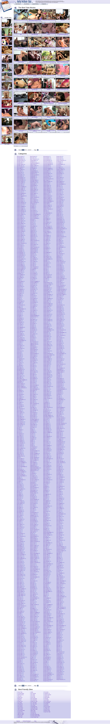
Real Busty (58, 207)
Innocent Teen (32, 680)
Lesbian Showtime (47, 694)
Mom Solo (45, 546)
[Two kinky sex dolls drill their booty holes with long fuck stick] (21, 101)
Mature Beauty (46, 423)
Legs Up (44, 281)
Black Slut (19, 530)
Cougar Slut (32, 245)
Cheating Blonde (33, 170)
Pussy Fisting (59, 189)
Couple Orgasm (33, 252)
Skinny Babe (58, 341)
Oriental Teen (45, 611)
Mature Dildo (45, 435)
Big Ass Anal (19, 436)
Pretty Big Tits (59, 170)
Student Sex (58, 436)
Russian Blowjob (59, 269)
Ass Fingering (19, 358)
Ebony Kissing (32, 386)
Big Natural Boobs (20, 479)
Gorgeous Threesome (34, 562)
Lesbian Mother (46, 336)
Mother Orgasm (46, 565)
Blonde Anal (19, 542)
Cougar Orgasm (33, 244)
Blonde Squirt (19, 582)
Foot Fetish (32, 495)
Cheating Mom (33, 177)
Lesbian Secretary (46, 360)
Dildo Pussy (32, 320)
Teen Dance (58, 484)
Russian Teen (59, 283)
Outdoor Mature (46, 619)
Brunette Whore (20, 658)
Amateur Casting (20, 181)
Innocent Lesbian (33, 679)
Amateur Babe (19, 174)
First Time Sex (33, 481)
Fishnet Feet (32, 483)
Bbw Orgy (19, 403)
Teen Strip (58, 536)
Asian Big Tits (19, 319)
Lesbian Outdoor (46, 344)
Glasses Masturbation (34, 553)
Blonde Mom (19, 573)
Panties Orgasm (46, 626)
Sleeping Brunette (59, 370)
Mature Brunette (46, 429)
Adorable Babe (19, 157)
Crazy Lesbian (33, 261)
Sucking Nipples (59, 449)
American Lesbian (20, 268)
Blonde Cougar (19, 557)
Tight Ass (58, 555)
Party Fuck (45, 634)
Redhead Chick (59, 223)
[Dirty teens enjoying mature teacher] (49, 74)
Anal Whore (19, 307)
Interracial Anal (46, 156)
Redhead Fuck (59, 226)
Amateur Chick (20, 184)
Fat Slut (31, 444)
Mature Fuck (45, 444)
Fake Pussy (32, 423)
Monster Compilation (47, 553)
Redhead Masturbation (60, 228)
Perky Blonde (45, 641)
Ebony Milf (32, 391)
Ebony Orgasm (33, 394)
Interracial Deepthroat (47, 163)
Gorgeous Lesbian (33, 558)
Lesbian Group (46, 316)
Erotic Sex (32, 411)
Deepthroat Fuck (33, 316)
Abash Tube (20, 717)
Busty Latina (19, 675)
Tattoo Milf (58, 457)
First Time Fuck (33, 478)
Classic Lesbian (33, 201)
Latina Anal (45, 244)
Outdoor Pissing (46, 620)
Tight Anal (58, 553)
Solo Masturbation (59, 399)
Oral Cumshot (46, 600)
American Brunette (20, 266)
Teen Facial (58, 492)
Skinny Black (58, 344)
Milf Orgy (45, 508)
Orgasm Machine (46, 605)
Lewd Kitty (46, 698)
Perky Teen (45, 645)
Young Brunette (59, 662)
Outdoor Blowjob (46, 613)
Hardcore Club (33, 611)
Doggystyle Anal (33, 343)
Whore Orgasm (59, 626)
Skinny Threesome (60, 364)
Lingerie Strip (45, 406)
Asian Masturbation (20, 340)
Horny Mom (32, 649)
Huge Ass (32, 658)
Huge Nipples (32, 667)
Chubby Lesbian (33, 189)
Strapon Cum (58, 425)
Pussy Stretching (59, 199)
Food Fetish (32, 494)
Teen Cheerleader (59, 477)
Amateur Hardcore (20, 210)
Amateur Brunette (20, 180)
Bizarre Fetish (19, 500)
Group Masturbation (34, 576)
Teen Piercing (58, 523)
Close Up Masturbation (34, 214)
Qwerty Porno (7, 135)
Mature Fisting (46, 442)
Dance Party (32, 312)
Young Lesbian (59, 671)
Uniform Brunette (59, 576)
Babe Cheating (19, 373)
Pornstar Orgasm (46, 675)
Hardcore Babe (33, 609)
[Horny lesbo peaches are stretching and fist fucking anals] (21, 46)
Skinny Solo (58, 361)
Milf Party (45, 509)
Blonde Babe (19, 545)
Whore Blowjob (59, 622)
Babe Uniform (19, 378)
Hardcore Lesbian (33, 613)
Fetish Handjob (33, 462)
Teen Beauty (58, 470)
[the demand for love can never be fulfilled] (21, 19)
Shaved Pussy (59, 324)
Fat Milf (31, 440)
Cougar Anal (32, 241)
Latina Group (45, 255)
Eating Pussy (32, 370)
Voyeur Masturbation (60, 608)
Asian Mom (19, 344)
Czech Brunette (33, 302)
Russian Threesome (60, 285)
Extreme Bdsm (33, 416)
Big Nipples (19, 481)
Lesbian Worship (46, 395)
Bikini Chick (19, 496)
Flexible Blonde (33, 491)
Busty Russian (33, 156)
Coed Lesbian (32, 226)
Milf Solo (44, 516)
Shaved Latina (59, 318)
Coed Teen (32, 228)
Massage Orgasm (46, 412)
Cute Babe (32, 286)
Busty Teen (32, 157)
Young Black (58, 659)
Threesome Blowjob (60, 546)
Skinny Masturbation (60, 353)
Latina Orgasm (46, 262)
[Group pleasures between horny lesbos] (49, 19)
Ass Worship (19, 365)
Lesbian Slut (45, 368)
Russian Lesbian (59, 277)
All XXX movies (7, 45)
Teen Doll (58, 490)
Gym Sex (32, 579)
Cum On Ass (32, 272)
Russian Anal (58, 264)
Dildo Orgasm (32, 319)
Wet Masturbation (59, 613)
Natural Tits (45, 576)
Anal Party (19, 297)
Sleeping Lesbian (59, 371)
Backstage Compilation (21, 379)
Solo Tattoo (58, 403)
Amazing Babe (19, 251)
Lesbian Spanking (46, 371)
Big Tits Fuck (19, 487)
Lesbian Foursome (46, 314)
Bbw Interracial (19, 394)
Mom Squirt (45, 548)
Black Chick (19, 513)
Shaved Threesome (60, 329)
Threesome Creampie (60, 548)
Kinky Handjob (46, 219)
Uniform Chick (59, 578)
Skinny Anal (58, 339)
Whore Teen (58, 628)
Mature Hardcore (46, 449)
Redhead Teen (59, 235)
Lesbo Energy (46, 697)
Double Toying (32, 354)
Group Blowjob (33, 574)
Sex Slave (58, 302)
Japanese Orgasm (46, 205)
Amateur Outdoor (20, 223)
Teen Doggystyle (59, 488)
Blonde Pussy (19, 578)
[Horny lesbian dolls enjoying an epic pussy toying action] (35, 33)
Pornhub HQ (6, 108)
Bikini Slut (19, 499)
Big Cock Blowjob (20, 461)
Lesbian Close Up (46, 295)
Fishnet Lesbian (33, 484)
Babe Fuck (19, 374)
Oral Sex (45, 603)
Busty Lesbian (19, 676)
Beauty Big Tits (20, 417)
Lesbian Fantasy (46, 306)
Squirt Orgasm (59, 414)
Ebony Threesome (33, 403)
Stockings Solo (59, 421)
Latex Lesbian (45, 237)
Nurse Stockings (46, 582)
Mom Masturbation (46, 542)
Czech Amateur (33, 298)
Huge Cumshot (33, 662)
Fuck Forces (6, 117)
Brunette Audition (20, 617)
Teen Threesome (59, 540)
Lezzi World (46, 699)
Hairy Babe (32, 584)
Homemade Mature (33, 628)
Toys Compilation (59, 573)
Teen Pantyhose (59, 520)
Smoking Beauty (59, 379)
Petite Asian (45, 647)
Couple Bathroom (33, 248)
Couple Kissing (33, 251)
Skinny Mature (59, 354)
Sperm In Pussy (59, 410)
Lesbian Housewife (46, 319)
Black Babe (19, 507)
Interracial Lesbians (47, 169)
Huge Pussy (32, 668)
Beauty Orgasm (20, 423)
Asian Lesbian (19, 337)
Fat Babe (31, 429)
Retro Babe (58, 239)
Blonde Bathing (20, 546)
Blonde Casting (20, 553)
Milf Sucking (45, 523)
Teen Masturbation (59, 513)
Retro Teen (58, 252)
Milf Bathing (45, 486)
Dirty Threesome (33, 341)
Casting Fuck (32, 161)
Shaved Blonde (59, 312)
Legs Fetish (45, 278)
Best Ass (18, 428)
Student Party (59, 435)
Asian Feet (19, 329)
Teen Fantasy (58, 494)
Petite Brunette (46, 650)
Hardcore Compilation (34, 612)
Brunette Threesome (21, 657)
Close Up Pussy (33, 216)
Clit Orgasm (32, 206)
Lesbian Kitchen (46, 324)
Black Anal (19, 504)
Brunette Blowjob (20, 625)
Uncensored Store (21, 710)
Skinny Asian (58, 340)
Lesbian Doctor (46, 302)
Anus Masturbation (20, 308)
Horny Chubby (33, 638)
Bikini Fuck (19, 498)
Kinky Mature (45, 223)
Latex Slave (45, 241)
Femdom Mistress (33, 454)
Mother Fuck (45, 562)
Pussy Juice (58, 193)
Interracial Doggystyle (47, 164)
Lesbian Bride (45, 293)
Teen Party (58, 521)
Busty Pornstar (20, 680)
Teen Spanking (59, 532)
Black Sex (19, 529)
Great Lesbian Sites (34, 717)
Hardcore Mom (33, 615)
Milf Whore (45, 529)
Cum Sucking (32, 278)
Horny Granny (32, 643)
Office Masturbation (47, 591)
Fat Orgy (31, 442)
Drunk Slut (32, 368)
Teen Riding (58, 527)
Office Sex (45, 594)
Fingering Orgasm (33, 469)
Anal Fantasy (19, 282)
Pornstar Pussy (46, 680)
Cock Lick (32, 223)
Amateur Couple (20, 189)
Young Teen (58, 678)
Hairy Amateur (32, 580)
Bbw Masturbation (20, 399)
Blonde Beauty (19, 548)
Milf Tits (44, 527)
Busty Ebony (19, 672)
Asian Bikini (19, 320)
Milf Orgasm (45, 507)
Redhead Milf (58, 230)
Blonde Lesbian (20, 569)
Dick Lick (32, 318)
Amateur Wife (19, 247)
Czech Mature (32, 306)
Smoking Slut (58, 391)
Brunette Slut (19, 650)
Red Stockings (59, 216)
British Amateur (20, 607)
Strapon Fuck (58, 427)
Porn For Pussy (47, 706)
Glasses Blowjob (33, 550)
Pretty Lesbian (59, 177)
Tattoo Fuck (58, 454)
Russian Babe (59, 265)
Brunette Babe (19, 619)
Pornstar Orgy (46, 676)
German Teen (32, 528)
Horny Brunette (33, 637)
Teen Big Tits (58, 471)
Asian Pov (19, 349)
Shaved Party (59, 323)
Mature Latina (45, 454)
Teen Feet (58, 495)
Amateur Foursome (20, 203)
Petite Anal (45, 646)
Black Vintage (19, 538)
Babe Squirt (19, 377)
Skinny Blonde (59, 345)
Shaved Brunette (59, 314)
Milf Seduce (45, 515)
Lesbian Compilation (47, 298)
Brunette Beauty (20, 621)
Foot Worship (32, 496)
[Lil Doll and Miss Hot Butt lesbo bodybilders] (49, 88)
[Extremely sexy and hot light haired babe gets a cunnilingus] (35, 115)
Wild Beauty (58, 634)
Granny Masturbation (34, 569)
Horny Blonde (32, 636)
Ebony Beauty (32, 377)
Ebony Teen (32, 402)
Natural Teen (45, 575)
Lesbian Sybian (46, 381)
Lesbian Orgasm (46, 341)
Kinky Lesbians (46, 222)
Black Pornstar (19, 527)
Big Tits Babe (19, 484)
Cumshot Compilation (34, 281)
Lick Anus (45, 399)
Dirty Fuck (32, 332)
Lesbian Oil (45, 340)
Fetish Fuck (32, 461)
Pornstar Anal (45, 666)
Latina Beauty (45, 247)
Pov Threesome (59, 168)
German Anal (32, 517)
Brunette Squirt (19, 653)
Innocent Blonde (33, 675)
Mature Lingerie (46, 457)
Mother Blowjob (46, 561)
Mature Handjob (46, 448)
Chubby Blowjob (33, 185)
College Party (32, 235)
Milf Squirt (45, 519)
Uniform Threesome (60, 583)
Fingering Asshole (33, 466)
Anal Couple (19, 276)
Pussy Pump (58, 198)
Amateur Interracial (20, 211)
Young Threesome (59, 679)
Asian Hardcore (20, 335)
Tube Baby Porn (34, 706)
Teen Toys (58, 542)
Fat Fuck (31, 435)
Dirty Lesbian (32, 333)
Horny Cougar (32, 640)
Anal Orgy (19, 294)
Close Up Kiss (32, 212)
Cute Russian (32, 295)
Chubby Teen (32, 195)
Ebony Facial (32, 382)
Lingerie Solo (45, 404)
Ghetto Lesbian (33, 530)
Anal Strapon (19, 302)
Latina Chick (45, 249)
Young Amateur (59, 653)
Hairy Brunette (32, 588)
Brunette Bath (19, 620)
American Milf (19, 270)
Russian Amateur (59, 262)
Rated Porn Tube (34, 701)
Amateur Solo (19, 232)
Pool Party (45, 662)
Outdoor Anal (45, 612)
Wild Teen (58, 650)
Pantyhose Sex (46, 633)
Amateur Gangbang (20, 206)
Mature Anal (45, 419)
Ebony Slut (32, 398)
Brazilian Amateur (20, 600)
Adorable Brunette (20, 160)
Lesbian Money (46, 335)
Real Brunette (59, 206)
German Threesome (34, 529)
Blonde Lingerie (20, 570)
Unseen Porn (20, 711)
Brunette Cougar (20, 630)
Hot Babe (32, 657)
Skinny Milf (58, 356)
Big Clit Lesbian (20, 458)
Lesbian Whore (46, 394)
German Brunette (33, 521)
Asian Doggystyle (20, 327)
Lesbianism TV (47, 693)
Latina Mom (45, 261)
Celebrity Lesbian (33, 165)
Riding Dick (58, 256)
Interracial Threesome (47, 178)
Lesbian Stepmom (46, 374)
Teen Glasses (59, 504)
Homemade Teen (33, 630)
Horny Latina (32, 645)
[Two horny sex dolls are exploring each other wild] (49, 115)
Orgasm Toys (45, 607)
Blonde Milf (19, 571)
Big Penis (18, 482)
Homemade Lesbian (34, 626)
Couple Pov (32, 253)
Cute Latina (32, 291)
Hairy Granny (32, 592)
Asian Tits (19, 357)
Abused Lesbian (20, 156)
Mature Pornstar (46, 465)
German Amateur (33, 516)
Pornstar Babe (46, 667)
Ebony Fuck (32, 383)
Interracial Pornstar (46, 176)
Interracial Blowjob (46, 160)
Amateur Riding (20, 227)
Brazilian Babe (19, 601)
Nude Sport (45, 578)
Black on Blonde (20, 541)
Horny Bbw (32, 634)
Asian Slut (19, 352)
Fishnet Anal (32, 482)
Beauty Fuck (19, 420)
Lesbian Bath (45, 286)
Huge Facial (32, 666)
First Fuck (32, 474)
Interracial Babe (46, 157)
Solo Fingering (59, 398)
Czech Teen (32, 311)
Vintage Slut (58, 604)
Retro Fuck (58, 244)
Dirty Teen (32, 340)
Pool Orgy (45, 661)
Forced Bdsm (32, 498)
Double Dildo (32, 348)
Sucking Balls (59, 440)
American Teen (20, 272)
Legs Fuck (45, 279)
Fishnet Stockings (33, 487)
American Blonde (20, 265)
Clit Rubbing (32, 207)
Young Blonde (59, 661)
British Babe (19, 608)
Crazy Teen (32, 265)
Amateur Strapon (20, 235)
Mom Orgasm (46, 544)
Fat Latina (32, 436)
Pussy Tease (58, 202)
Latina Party (45, 265)
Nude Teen (45, 579)
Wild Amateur (58, 630)
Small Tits (58, 377)
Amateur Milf (19, 215)
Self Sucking (58, 297)
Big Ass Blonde (20, 441)
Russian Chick (59, 272)
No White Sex (33, 713)
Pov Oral (58, 165)
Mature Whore (46, 482)
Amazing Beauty (20, 252)
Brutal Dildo (19, 661)
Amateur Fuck (19, 205)
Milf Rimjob (45, 513)
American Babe (20, 264)
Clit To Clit (32, 209)
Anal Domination (20, 281)
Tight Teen (58, 561)
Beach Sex (19, 415)
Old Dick (45, 596)
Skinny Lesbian (59, 352)
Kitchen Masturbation (47, 228)
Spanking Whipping (60, 407)
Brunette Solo (19, 651)
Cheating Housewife (34, 174)
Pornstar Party (46, 678)
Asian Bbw (19, 316)
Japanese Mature (46, 202)
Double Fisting (32, 350)
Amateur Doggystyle (21, 195)
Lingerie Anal (45, 403)
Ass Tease (19, 364)
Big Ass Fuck (19, 446)
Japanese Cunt (46, 193)
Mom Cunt (45, 538)
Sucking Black (59, 444)
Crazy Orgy (32, 262)
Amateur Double (20, 198)
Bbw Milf (18, 400)
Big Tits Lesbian (20, 488)
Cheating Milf (32, 176)
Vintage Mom (58, 600)
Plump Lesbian (46, 659)
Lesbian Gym (45, 318)
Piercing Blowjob (46, 657)
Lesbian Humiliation (47, 320)
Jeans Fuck (45, 211)
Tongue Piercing (59, 567)
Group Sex (32, 578)
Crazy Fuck (32, 260)
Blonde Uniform (20, 586)
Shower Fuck (58, 331)
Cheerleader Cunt (33, 181)
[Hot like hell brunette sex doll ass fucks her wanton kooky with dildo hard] (63, 33)
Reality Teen (58, 215)
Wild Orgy (58, 645)
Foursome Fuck (33, 500)
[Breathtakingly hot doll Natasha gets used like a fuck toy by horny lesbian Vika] (49, 60)
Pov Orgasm (58, 166)
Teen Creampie (59, 481)
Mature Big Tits (46, 425)
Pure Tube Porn (34, 699)
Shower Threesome (60, 335)
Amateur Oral (19, 219)
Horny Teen (32, 655)
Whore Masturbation (60, 625)
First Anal (32, 471)
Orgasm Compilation (47, 604)
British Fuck (19, 609)
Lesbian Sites (46, 696)
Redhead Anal (59, 218)
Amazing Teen (19, 262)
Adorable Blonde (20, 159)
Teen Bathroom (59, 469)
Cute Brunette (32, 289)
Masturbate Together (47, 415)
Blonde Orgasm (20, 574)
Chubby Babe (32, 184)
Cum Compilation (33, 268)
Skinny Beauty (59, 343)
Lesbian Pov (45, 352)
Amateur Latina (20, 212)
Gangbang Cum (33, 515)
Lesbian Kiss (45, 323)
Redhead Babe (59, 219)
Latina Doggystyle (46, 252)
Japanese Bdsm (46, 186)
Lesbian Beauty (46, 289)
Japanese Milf (45, 203)
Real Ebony (58, 210)
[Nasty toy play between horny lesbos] (63, 115)
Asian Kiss (19, 336)
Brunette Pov (19, 647)
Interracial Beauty (46, 159)
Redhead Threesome (60, 236)
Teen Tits (58, 541)
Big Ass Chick (19, 444)
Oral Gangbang (46, 601)
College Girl (32, 232)
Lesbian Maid (45, 327)
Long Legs (45, 408)
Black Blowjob (19, 511)
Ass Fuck (19, 361)
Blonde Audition (20, 544)
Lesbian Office (46, 339)
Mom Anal (45, 536)
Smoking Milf (58, 390)
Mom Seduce (45, 545)
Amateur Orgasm (20, 220)
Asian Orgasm (19, 345)
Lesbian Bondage (46, 291)
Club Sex (32, 222)
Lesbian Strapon (46, 377)
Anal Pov (18, 298)
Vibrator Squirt (59, 588)
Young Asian (58, 655)
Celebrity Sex (32, 166)
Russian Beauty (59, 266)
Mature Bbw (45, 421)
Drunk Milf (32, 364)
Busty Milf (19, 678)
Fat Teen (31, 445)
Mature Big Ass (46, 424)
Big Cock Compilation (21, 462)
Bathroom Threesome (21, 387)
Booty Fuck (19, 599)
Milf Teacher (45, 524)
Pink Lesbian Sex (47, 701)
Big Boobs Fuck (20, 456)
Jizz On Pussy (46, 214)
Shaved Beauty (59, 310)
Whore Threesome (59, 629)
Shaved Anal (58, 306)
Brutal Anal (19, 659)
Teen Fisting (58, 500)
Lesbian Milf (45, 332)
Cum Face (32, 270)
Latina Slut (45, 269)
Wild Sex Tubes (21, 714)
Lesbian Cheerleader (47, 294)
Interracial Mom (46, 172)
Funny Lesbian (33, 513)
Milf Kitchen (45, 504)
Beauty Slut (19, 425)
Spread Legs (58, 412)
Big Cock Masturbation (21, 466)
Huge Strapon (32, 670)
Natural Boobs (46, 570)
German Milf (32, 527)
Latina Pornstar (46, 266)
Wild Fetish (58, 638)
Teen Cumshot (59, 482)
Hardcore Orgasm (33, 616)
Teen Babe (58, 467)
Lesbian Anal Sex (46, 282)
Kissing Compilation (47, 227)
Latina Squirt (45, 272)
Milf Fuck (45, 499)
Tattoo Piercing (59, 458)
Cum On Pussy (33, 274)
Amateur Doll (19, 197)
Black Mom (19, 523)
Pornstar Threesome (60, 160)
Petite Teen (45, 655)
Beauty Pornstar (20, 424)
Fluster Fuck (6, 90)
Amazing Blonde (20, 253)
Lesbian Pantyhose (46, 345)
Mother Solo (45, 567)
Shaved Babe (58, 308)
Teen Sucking (58, 537)
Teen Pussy (58, 525)
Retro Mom (58, 249)
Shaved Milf (58, 322)
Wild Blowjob (58, 637)
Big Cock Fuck (19, 465)
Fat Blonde (32, 431)
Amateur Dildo (19, 194)
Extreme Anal (32, 415)
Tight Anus (58, 554)
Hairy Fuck (32, 591)
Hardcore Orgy (33, 617)
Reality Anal (58, 212)
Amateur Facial (20, 199)
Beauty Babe (19, 416)
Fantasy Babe (32, 424)
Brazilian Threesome (21, 605)
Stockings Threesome (60, 423)
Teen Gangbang (59, 503)
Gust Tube (33, 696)
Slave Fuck (58, 365)
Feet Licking (32, 448)
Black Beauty (19, 509)
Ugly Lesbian (58, 575)
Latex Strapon (45, 243)
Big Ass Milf (19, 449)
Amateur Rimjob (20, 228)
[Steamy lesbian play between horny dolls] (21, 115)
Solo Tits (58, 404)
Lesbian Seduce (46, 361)
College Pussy (33, 236)
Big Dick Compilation (21, 471)
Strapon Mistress (59, 428)
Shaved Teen (58, 328)
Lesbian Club (45, 297)
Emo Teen (32, 406)
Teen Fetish (58, 496)
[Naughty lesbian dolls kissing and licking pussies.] (49, 33)
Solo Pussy (58, 402)
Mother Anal (45, 559)
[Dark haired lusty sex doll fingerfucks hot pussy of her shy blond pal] (63, 101)
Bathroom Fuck (20, 385)
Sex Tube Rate (34, 702)
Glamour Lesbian (33, 545)
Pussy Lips (58, 195)
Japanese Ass (46, 184)
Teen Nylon (58, 515)
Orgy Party (45, 608)
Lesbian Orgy (45, 343)
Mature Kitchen (46, 453)
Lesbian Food (45, 312)
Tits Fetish (58, 563)
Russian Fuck (59, 274)
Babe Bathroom (20, 369)
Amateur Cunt (19, 191)
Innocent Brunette (33, 676)
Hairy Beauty (32, 586)
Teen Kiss (58, 511)
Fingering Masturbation (34, 467)
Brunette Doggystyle (21, 633)
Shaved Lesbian (59, 319)
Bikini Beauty (19, 495)
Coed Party (32, 227)
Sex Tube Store (34, 703)
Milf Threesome (46, 525)
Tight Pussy (58, 559)
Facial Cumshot (33, 421)
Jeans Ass (45, 210)
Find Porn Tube (47, 710)
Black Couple (19, 515)
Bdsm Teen (19, 414)
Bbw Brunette (19, 391)
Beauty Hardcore (20, 421)
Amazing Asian (20, 249)
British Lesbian (19, 611)
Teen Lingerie (58, 512)
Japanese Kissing (46, 197)
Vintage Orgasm (59, 601)
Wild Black (58, 636)
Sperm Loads (58, 411)
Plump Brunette (46, 658)
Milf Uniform (45, 528)
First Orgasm (32, 475)
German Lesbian (33, 524)
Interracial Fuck (46, 166)
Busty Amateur (19, 663)
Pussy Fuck (58, 191)
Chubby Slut (32, 194)
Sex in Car (58, 303)
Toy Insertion (58, 570)
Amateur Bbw (19, 176)
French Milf (32, 508)
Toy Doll (57, 569)
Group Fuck (32, 575)
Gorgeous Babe (33, 554)
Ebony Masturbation (34, 389)
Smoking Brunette (59, 382)
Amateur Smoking (20, 231)
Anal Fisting (19, 285)
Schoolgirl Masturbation (60, 289)
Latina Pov (45, 268)
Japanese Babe (46, 185)
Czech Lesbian (33, 304)
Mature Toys (45, 481)
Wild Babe (58, 632)
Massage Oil (45, 411)
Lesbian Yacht (46, 396)
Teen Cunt (58, 483)
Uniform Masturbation (60, 580)
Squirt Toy (58, 415)
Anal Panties (19, 295)
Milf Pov (44, 512)
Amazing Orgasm (20, 261)
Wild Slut (58, 649)
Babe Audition (19, 368)
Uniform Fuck (59, 579)
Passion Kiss (45, 638)
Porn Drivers (6, 126)
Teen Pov (58, 524)
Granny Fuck (32, 565)
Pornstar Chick (46, 670)
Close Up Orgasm (33, 215)
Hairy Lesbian (32, 596)
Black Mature (19, 520)
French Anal (32, 504)
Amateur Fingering (20, 202)
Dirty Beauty (32, 327)
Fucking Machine (33, 512)
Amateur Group (20, 207)
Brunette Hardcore (20, 640)
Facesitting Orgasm (33, 419)
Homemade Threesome (34, 632)
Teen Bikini (58, 473)
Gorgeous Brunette (33, 557)
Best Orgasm (19, 435)
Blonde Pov (19, 576)
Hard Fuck (32, 607)
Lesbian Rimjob (46, 357)
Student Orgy (58, 433)
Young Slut (58, 675)
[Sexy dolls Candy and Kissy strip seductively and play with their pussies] (63, 88)
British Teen (19, 615)
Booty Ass (19, 596)
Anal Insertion (19, 290)
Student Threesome (60, 437)
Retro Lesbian (59, 245)
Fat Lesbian (32, 437)
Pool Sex (45, 663)
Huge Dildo (32, 663)
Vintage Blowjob (59, 592)
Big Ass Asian (19, 437)
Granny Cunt (32, 563)
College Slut (32, 237)
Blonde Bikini (19, 550)
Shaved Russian (59, 325)
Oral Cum (45, 599)
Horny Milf (32, 647)
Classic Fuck (32, 198)
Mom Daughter (46, 540)
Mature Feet (45, 440)
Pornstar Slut (58, 156)
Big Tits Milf (19, 490)
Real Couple (58, 209)
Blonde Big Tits (19, 549)
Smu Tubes (33, 705)
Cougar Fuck (32, 243)
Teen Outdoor (58, 519)
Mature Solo (45, 471)
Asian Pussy (19, 350)
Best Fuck (19, 432)
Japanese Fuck (46, 194)
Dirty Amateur (32, 323)
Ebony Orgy (32, 395)
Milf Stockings (46, 520)
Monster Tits (45, 558)
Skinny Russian (59, 360)
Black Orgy (19, 525)
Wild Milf (58, 642)
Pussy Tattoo (58, 201)
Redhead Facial (59, 224)
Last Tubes (7, 99)
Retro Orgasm (59, 251)
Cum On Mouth (33, 273)
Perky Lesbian (46, 643)
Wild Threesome (59, 651)
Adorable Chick (20, 161)
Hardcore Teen (33, 620)
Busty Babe (19, 667)
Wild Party (58, 646)
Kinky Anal (45, 216)
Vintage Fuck (58, 594)
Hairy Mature (32, 599)
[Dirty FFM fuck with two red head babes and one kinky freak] (21, 74)
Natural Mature (46, 573)
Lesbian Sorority (46, 370)
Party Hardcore (46, 637)
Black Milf (19, 521)
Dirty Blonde (32, 328)
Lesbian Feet (45, 307)
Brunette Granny (20, 638)
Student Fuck (58, 432)
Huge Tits (32, 671)
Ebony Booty (32, 379)
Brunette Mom (19, 643)
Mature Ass (45, 420)
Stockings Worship (59, 424)
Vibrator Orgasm (59, 587)
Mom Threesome (46, 549)
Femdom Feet (32, 452)
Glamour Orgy (32, 549)
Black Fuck (19, 517)
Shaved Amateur (59, 304)
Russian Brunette (59, 270)
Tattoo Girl (58, 456)
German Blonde (33, 520)
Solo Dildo (58, 396)
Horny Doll (32, 641)
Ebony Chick (32, 381)
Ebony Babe (32, 374)
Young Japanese (59, 668)
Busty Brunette (19, 671)
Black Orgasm (19, 524)
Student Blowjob (59, 431)
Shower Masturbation (60, 332)
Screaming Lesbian (60, 291)
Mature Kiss (45, 452)
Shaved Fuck (58, 316)
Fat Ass (31, 428)
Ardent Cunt (7, 63)
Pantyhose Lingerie (46, 632)
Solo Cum (58, 395)
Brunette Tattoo (20, 654)
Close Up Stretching (34, 218)
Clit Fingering (32, 203)
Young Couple (59, 666)
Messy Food (45, 483)
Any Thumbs (33, 693)
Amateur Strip (19, 236)
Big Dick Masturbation (21, 475)
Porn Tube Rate (34, 698)
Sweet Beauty (59, 452)
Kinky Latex (45, 220)
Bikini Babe (19, 494)
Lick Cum (45, 400)
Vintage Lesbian (59, 595)
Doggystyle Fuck (33, 344)
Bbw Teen (19, 407)
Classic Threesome (33, 202)
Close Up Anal (32, 210)
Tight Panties (58, 558)
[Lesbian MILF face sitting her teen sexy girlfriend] (35, 74)
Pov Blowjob (58, 161)
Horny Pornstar (33, 651)
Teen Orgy (58, 517)
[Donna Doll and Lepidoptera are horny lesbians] (35, 101)
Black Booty (19, 512)
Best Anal (18, 427)
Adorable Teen (19, 165)
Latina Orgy (45, 264)
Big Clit (18, 457)
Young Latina (58, 670)
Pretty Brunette (59, 173)
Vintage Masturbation (60, 596)
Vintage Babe (58, 591)
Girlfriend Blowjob (33, 536)
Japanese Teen (46, 207)
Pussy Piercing (59, 197)
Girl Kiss (31, 533)
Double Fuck (32, 352)
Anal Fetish (19, 283)
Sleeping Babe (59, 369)
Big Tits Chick (19, 486)
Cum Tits (31, 279)
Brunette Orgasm (20, 645)
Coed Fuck (32, 224)
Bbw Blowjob (19, 390)
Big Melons (19, 478)
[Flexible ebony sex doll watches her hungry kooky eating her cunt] (49, 101)
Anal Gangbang (20, 289)
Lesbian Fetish (46, 308)
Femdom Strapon (33, 458)
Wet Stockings (59, 619)
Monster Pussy (46, 557)
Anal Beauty (19, 273)
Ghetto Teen (32, 532)
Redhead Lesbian (59, 227)
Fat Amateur (32, 427)
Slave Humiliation (59, 368)
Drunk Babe (32, 357)
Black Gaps (33, 710)
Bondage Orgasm (20, 594)
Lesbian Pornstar (46, 350)
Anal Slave (19, 299)
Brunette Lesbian (20, 641)
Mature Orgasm (46, 462)
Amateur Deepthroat (20, 193)
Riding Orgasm (59, 260)
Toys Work (58, 574)
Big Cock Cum (19, 463)
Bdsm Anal (19, 410)
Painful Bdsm (45, 622)
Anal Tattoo (19, 303)
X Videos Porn (47, 707)
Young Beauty (59, 658)
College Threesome (33, 240)
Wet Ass (58, 609)
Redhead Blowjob (59, 222)
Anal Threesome (20, 304)
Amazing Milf (19, 260)
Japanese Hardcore (47, 195)
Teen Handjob (59, 507)
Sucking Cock (59, 445)
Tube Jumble (20, 709)
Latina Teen (45, 273)
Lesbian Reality (46, 356)
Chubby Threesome (34, 197)
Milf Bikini (45, 488)
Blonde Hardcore (20, 567)
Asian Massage (20, 339)
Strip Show (58, 429)
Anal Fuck (19, 287)
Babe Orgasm (19, 375)
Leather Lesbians (46, 277)
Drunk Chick (32, 361)
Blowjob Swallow (20, 591)
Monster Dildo (45, 554)
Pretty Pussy (58, 178)
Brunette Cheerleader (21, 628)
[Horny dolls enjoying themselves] (63, 129)
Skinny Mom (58, 357)
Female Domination (33, 450)
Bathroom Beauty (20, 383)
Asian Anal (19, 312)
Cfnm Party (32, 169)
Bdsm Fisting (19, 411)
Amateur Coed (19, 185)
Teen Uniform (58, 544)
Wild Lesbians (59, 640)
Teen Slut (58, 529)
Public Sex (58, 185)
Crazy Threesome (33, 266)
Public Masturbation (60, 184)
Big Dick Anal (19, 469)
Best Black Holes (34, 709)
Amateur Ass (19, 173)
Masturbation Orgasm (47, 416)
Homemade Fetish (33, 624)
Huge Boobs (32, 659)
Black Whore (19, 540)
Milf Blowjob (45, 490)
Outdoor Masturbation (47, 617)
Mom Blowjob (45, 537)
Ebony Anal (32, 373)
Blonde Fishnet (19, 562)
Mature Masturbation (47, 458)
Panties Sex (45, 628)
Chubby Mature (33, 190)
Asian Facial (19, 328)
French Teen (32, 509)
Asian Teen (19, 356)
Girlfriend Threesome (34, 541)
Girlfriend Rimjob (33, 538)
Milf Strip (45, 521)
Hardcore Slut (32, 619)
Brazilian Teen (19, 604)
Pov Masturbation (59, 164)
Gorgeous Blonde (33, 555)
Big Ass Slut (19, 452)
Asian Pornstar (19, 348)
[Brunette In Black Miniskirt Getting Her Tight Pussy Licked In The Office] (21, 88)
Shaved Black (59, 311)
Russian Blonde (59, 268)
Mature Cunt (45, 433)
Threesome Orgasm (60, 550)
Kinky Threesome (46, 226)
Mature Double (46, 437)
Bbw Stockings (20, 406)
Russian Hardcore (59, 276)
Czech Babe (32, 299)
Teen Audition (58, 466)
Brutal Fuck (19, 662)
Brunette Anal (19, 616)
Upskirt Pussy (59, 584)
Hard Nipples (32, 608)
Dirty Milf (31, 335)
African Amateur (20, 166)
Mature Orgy (45, 463)
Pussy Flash (58, 190)
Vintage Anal (58, 590)
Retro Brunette (59, 243)
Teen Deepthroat (59, 486)
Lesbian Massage (46, 328)
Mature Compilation (47, 432)
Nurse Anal (45, 580)
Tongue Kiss (58, 566)
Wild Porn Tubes (21, 713)
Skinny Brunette (59, 348)
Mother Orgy (45, 566)
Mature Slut (45, 470)
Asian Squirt (19, 354)
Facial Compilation (33, 420)
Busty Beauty (19, 668)
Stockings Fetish (59, 419)
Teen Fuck (58, 502)
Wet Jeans (58, 612)
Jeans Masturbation (47, 212)
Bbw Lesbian (19, 396)
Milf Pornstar (45, 511)
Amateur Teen (19, 241)
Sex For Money (59, 298)
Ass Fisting (19, 360)
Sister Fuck (58, 336)
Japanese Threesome (47, 209)
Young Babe (58, 657)
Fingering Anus (33, 465)
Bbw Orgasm (19, 402)
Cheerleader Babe (33, 180)
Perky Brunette (46, 642)
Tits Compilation (59, 562)
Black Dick (19, 516)
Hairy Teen (32, 603)
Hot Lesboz (46, 692)
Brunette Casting (20, 626)
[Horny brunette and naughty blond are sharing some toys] (21, 60)
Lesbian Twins (46, 390)
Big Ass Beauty (20, 440)
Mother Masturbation (47, 563)
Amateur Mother (20, 218)
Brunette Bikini (19, 624)
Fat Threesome (33, 446)
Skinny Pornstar (59, 358)
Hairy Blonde (32, 587)
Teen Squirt (58, 533)
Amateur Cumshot (20, 190)
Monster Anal (45, 550)
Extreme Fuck (32, 417)
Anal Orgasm (19, 293)
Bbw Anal (18, 389)
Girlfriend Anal (32, 534)
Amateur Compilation (21, 186)
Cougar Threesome (33, 247)
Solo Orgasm (58, 400)
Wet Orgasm (58, 615)
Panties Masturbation (47, 625)
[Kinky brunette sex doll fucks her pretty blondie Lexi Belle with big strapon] (63, 60)
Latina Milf (45, 260)
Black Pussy (19, 528)
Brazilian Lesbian (20, 603)
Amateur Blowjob (20, 178)
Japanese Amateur (46, 181)
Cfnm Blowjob (32, 168)
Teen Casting (58, 475)
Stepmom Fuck (59, 416)
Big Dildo (18, 477)
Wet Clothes (58, 611)
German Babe (32, 519)
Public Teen (58, 186)
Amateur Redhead (20, 226)
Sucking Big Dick (59, 442)
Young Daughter (59, 667)
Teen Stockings (59, 534)
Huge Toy (32, 672)
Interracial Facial (46, 165)
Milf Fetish (45, 498)
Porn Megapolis (47, 702)
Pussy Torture (59, 203)
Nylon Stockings (46, 590)
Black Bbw (19, 508)
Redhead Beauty (59, 220)
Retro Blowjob (59, 241)
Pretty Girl (58, 176)
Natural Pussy (46, 574)
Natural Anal (45, 569)
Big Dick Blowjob (20, 470)
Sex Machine (58, 299)
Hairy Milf (32, 600)
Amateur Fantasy (20, 201)
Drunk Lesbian (33, 362)
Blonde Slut (19, 579)
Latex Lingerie (45, 239)
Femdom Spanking (33, 457)
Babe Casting (19, 371)
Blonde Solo (19, 580)
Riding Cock (58, 255)
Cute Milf (31, 294)
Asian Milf (19, 343)
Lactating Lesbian (46, 232)
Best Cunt (19, 431)
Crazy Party (32, 264)
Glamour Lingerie (33, 546)
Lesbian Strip (45, 378)
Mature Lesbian (46, 456)
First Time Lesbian (33, 479)
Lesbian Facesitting (46, 304)
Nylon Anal (45, 584)
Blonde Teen (19, 584)
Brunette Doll (19, 634)
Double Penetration (33, 353)
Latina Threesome (46, 274)
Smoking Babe (59, 378)
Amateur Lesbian (20, 214)
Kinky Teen (45, 224)
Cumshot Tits (32, 283)
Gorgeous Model (33, 561)
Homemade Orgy (33, 629)
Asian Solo (19, 353)
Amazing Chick (20, 256)
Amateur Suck (19, 237)
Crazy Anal (32, 256)
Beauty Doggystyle (20, 419)
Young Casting (59, 663)
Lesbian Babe (45, 285)
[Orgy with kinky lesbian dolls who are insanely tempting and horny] (35, 46)
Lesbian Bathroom (46, 287)
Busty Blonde (19, 670)
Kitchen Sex (45, 230)
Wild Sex (58, 647)
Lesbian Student (46, 379)
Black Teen (19, 534)
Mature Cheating (46, 431)
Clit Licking (32, 205)
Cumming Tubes (7, 36)
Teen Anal (58, 463)
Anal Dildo (19, 278)
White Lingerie (59, 620)
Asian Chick (19, 323)
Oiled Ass (45, 595)
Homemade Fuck (33, 625)
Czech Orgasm (33, 310)
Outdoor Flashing (46, 615)
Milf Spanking (45, 517)
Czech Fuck (32, 303)
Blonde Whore (19, 587)
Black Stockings (20, 533)
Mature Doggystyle (46, 436)
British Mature (19, 612)
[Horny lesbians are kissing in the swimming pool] (63, 74)
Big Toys (18, 491)
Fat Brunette (32, 432)
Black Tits (19, 537)
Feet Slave (32, 449)
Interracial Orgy (46, 174)
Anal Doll (18, 279)
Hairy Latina (32, 595)
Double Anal (32, 345)
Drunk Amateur (33, 356)
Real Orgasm (58, 211)
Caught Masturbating (34, 163)
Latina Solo (45, 270)
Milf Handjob (45, 502)
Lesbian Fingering (46, 310)
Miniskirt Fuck (46, 530)
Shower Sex (58, 333)
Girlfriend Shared (33, 540)
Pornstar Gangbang (47, 672)
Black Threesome (20, 536)
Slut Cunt (58, 374)
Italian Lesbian (46, 180)
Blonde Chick (19, 555)
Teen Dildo (58, 487)
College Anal (32, 230)
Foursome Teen (33, 502)
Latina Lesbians (46, 257)
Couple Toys (32, 255)
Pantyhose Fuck (46, 630)
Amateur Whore (20, 245)
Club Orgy (32, 219)
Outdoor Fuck (45, 616)
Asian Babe (19, 315)
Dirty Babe (32, 325)
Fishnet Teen (32, 488)
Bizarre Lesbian (20, 502)
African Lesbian (20, 169)
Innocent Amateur (33, 674)
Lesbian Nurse (46, 337)
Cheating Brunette (33, 172)
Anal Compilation (20, 274)
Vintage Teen (58, 605)
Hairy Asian (32, 583)
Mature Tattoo (45, 478)
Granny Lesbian (33, 567)
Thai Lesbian (58, 545)
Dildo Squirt (32, 322)
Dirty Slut (32, 339)
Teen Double (58, 491)
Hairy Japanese (33, 594)
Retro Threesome (59, 253)
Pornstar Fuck (46, 671)
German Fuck (32, 523)
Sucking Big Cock (59, 441)
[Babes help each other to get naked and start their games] (35, 88)
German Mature (33, 525)
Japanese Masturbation (47, 201)
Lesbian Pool (45, 349)
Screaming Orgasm (60, 293)
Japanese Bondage (46, 191)
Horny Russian (33, 654)
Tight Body (58, 557)
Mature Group (45, 446)
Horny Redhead (33, 653)
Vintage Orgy (58, 603)
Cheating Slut (32, 178)
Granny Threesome (33, 571)
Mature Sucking (46, 477)
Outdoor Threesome (47, 621)
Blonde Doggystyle (20, 558)
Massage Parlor (46, 414)
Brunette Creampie (20, 632)
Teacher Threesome (60, 462)
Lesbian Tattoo (46, 382)
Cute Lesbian (32, 293)
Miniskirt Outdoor (46, 533)
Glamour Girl (32, 544)
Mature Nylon (45, 461)
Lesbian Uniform (46, 391)
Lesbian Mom (45, 333)
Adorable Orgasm (20, 164)
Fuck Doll (32, 511)
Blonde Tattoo (19, 583)
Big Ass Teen (19, 453)
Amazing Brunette (20, 255)
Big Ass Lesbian (20, 448)
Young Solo (58, 676)
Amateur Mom (19, 216)
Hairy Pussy (32, 601)
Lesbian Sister (46, 365)
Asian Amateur (19, 311)
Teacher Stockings (59, 461)
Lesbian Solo (45, 369)
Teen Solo (58, 530)
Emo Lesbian (32, 404)
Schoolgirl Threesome (60, 290)
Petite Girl (45, 651)
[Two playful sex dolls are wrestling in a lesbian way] (35, 129)
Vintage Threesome (60, 607)
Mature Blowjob (46, 428)
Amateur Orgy (19, 222)
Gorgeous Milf (32, 559)
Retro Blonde (58, 240)
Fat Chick (32, 433)
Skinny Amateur (59, 337)
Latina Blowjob (46, 248)
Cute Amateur (32, 285)
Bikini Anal (19, 492)
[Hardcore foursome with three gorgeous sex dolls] (49, 129)
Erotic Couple (32, 408)
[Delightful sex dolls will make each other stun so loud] (63, 46)
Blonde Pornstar (20, 575)
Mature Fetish (45, 441)
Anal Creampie (19, 277)
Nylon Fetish (45, 587)
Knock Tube (7, 27)
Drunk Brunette (33, 360)
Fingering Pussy (33, 470)
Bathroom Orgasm (20, 386)
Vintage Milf (58, 599)
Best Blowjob (19, 429)
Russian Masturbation (60, 278)
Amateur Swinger (20, 239)
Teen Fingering (59, 498)
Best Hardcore (19, 433)
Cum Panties (32, 277)
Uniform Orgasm (59, 582)
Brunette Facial (20, 636)
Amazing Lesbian (20, 258)
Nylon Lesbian (46, 588)
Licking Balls (45, 402)
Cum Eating (32, 269)
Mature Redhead (46, 466)
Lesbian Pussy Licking (47, 354)
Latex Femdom (46, 236)
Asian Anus (19, 314)
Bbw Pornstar (19, 404)
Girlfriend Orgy (33, 537)
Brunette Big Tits (20, 622)
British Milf (19, 613)
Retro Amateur (59, 237)
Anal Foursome (20, 286)
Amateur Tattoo (20, 240)
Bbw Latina (19, 395)
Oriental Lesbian (46, 609)
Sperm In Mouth (59, 408)
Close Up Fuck (33, 211)
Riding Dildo (58, 257)
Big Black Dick (19, 454)
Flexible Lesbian (33, 492)
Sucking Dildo (59, 448)
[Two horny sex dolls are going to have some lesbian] (21, 129)
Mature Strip (45, 475)
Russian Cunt (59, 273)
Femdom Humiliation (34, 453)
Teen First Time (59, 499)
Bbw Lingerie (19, 398)
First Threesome (33, 477)
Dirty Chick (32, 331)
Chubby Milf (32, 191)
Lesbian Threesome (47, 386)
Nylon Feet (45, 586)
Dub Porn (7, 81)
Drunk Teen (32, 369)
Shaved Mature (59, 320)
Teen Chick (58, 478)
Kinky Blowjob (46, 218)
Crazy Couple (32, 257)
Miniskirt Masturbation (47, 532)
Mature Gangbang (46, 445)
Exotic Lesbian (33, 414)
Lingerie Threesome (47, 407)
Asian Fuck (19, 332)
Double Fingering (33, 349)
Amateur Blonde (20, 177)
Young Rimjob (59, 672)
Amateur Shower (20, 230)
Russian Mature (59, 279)
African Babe (19, 168)
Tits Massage (58, 565)
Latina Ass (45, 245)
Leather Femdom (46, 276)
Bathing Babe (19, 381)
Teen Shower (58, 528)
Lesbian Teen (45, 385)
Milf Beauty (45, 487)
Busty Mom (19, 679)
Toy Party (58, 571)
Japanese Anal (46, 182)
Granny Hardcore (33, 566)
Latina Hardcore (46, 256)
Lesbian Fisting (46, 311)
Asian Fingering (20, 331)
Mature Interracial (46, 450)
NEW (26, 149)
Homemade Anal (33, 622)
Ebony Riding (32, 396)
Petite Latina (45, 653)
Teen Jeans (58, 509)
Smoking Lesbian (59, 387)
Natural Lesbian (46, 571)
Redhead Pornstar (59, 232)
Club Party (32, 220)
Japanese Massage (47, 199)
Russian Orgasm (59, 282)
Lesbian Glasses (46, 315)
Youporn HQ (20, 715)
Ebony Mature (32, 390)
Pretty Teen (58, 180)
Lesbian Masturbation (47, 329)
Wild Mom (58, 643)
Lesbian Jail (45, 322)
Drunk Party (32, 366)
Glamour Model (33, 548)
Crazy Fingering (33, 258)
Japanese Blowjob (46, 190)
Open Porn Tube (47, 711)
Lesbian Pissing (46, 348)
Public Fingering (59, 181)
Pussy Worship (59, 205)
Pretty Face (58, 174)
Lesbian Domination (47, 303)
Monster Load (45, 555)
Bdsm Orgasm (19, 412)
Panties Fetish (46, 624)
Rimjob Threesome (60, 261)
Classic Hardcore (33, 199)
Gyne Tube (33, 697)
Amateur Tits (19, 244)
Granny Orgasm (33, 570)
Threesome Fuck (59, 549)
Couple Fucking (33, 249)
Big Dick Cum (19, 473)
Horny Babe (32, 633)
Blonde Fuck (19, 563)
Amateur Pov (19, 224)
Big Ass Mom (19, 450)
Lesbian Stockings (46, 375)
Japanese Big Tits (46, 189)
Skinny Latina (58, 350)
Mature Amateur (46, 417)
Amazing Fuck (19, 257)
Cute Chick (32, 290)
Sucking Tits (58, 450)
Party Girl (45, 636)
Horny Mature (32, 646)
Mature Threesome (46, 479)
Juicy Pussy (45, 215)
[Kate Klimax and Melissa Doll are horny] (21, 143)
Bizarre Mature (19, 503)
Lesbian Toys (45, 389)
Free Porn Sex (47, 709)
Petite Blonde (45, 649)
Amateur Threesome (21, 243)
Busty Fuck (19, 674)
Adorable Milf (19, 163)
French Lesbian (33, 507)
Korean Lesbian (46, 231)
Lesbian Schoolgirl (46, 358)
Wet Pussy (58, 617)
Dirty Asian (32, 324)
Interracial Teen (46, 177)
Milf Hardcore (45, 503)
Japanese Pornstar (46, 206)
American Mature (20, 269)
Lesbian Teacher (46, 383)
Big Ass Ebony (19, 445)
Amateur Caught (20, 182)
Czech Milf (32, 307)
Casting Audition (33, 160)
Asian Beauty (19, 318)
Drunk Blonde (32, 358)
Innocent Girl (32, 678)
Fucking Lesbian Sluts (35, 714)
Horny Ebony (32, 642)
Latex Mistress (46, 240)
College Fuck (32, 231)
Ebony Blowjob (33, 378)
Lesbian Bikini (45, 290)
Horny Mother (32, 650)
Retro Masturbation (60, 247)
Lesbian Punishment (47, 353)
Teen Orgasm (59, 516)
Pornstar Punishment (47, 679)
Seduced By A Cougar (60, 294)
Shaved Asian (59, 307)
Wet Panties (58, 616)
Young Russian (59, 674)
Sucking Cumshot (59, 446)
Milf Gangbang (46, 500)
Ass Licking (19, 362)
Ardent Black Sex (34, 707)
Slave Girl (58, 366)
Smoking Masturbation (60, 389)
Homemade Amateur (34, 621)
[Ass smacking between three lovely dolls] (49, 46)
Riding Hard (58, 258)
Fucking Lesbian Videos (35, 715)
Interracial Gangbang (47, 168)
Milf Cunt (45, 492)
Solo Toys (58, 406)
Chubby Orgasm (33, 193)
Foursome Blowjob (33, 499)
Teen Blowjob (58, 474)
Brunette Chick (19, 629)
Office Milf (45, 592)
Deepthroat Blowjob (33, 315)
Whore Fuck (58, 624)
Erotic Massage (33, 410)
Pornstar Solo (59, 157)
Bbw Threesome (20, 408)
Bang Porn (7, 72)
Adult (32, 692)
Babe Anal (19, 366)
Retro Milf (58, 248)
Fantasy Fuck (32, 425)
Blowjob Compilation (20, 588)
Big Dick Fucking (20, 474)
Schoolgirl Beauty (59, 286)
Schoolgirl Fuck (59, 287)
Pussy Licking (59, 194)
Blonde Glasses (20, 565)
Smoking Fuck (59, 386)
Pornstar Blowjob (46, 668)
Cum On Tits (32, 276)
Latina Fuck (45, 253)
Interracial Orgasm (46, 173)
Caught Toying (32, 164)
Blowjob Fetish (19, 590)
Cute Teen (32, 297)
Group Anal (32, 573)
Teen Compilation (59, 479)
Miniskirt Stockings (46, 534)
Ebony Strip (32, 400)
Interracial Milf (45, 170)
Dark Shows (33, 711)
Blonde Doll (19, 559)
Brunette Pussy (20, 649)
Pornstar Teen (59, 159)
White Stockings (59, 621)
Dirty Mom (32, 336)
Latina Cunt (45, 251)
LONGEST (29, 149)
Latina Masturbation (47, 258)
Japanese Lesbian (46, 198)
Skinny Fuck (58, 349)
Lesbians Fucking (46, 398)
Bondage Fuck (19, 592)
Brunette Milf (19, 642)
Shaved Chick (59, 315)
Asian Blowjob (19, 322)
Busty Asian (19, 666)
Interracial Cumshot (47, 161)
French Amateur (33, 503)
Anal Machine (19, 291)
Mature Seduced (46, 469)
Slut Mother (58, 375)
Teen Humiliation (59, 508)
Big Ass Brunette (20, 442)
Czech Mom (32, 308)
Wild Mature (58, 641)
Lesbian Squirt (46, 373)
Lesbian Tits (45, 387)
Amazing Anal (19, 248)
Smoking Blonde (59, 381)
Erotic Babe (32, 407)
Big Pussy (19, 483)
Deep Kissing (32, 314)
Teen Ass (58, 465)
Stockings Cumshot (60, 417)
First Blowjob (32, 473)
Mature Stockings (46, 474)
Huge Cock (32, 661)
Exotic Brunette (33, 412)
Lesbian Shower (46, 364)
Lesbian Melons (46, 331)
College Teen (32, 239)
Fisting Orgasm (33, 490)
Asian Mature (19, 341)
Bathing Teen (19, 382)
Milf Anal (44, 484)
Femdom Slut (32, 456)
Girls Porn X (46, 705)
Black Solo (19, 532)
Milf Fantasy (45, 496)
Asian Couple (19, 324)
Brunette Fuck (19, 637)
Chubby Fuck (32, 186)
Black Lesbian (19, 519)
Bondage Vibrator (20, 595)
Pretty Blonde (58, 172)
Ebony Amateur (33, 371)
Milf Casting (45, 491)
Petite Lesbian (46, 654)
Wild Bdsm (58, 633)
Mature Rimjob (46, 467)
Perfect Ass (45, 640)
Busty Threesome (33, 159)
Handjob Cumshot (33, 604)
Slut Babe (58, 373)
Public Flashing (59, 182)
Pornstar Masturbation (47, 674)
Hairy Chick (32, 590)
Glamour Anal (32, 542)
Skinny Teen (58, 362)
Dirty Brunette (32, 329)
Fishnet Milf (32, 486)
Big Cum (18, 467)
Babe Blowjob (19, 370)
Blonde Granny (20, 566)
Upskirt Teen (58, 586)
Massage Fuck (46, 410)
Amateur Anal (19, 172)
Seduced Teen (59, 295)
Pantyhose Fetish (46, 629)
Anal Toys (19, 306)
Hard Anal (32, 605)
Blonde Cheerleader (20, 554)
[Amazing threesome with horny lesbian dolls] (21, 33)
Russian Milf (58, 281)
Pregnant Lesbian (59, 169)
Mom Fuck (45, 541)
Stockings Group (59, 420)
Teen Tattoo (58, 538)
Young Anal (58, 654)
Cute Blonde (32, 287)
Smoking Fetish (59, 385)
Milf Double (45, 495)
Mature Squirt (45, 473)
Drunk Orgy (32, 365)
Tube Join (7, 54)
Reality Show (58, 214)
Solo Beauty (58, 394)
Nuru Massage (46, 583)
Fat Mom (31, 441)
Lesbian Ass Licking (47, 283)
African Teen (19, 170)
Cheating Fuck (33, 173)
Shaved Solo (58, 327)
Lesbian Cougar (46, 299)
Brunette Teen (19, 655)
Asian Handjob (19, 333)
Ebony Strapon (33, 399)
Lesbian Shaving (46, 362)
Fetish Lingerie (33, 463)
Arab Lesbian (19, 310)
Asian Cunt (19, 325)
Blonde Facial (19, 561)
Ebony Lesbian (33, 387)
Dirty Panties (32, 337)
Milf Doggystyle (46, 494)
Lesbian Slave (46, 366)
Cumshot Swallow (33, 282)
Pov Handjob (58, 163)
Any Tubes (33, 694)
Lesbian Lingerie (46, 325)
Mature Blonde (46, 427)
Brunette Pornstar (20, 646)
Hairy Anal (32, 582)
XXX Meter (46, 703)
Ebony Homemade (33, 385)
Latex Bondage (46, 235)
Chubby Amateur (33, 182)
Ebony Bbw (32, 375)
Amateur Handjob (20, 209)
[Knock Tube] (63, 19)
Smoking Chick (59, 383)
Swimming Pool (59, 453)
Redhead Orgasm (59, 231)
